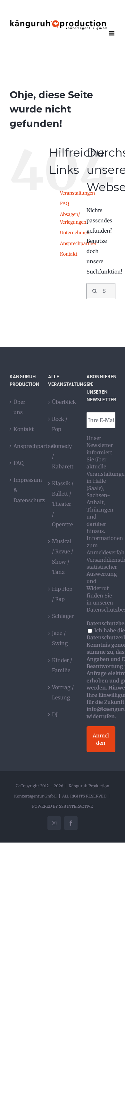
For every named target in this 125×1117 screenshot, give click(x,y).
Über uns (19, 407)
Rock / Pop (59, 424)
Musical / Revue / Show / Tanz (62, 556)
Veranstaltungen (77, 193)
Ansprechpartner (78, 243)
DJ (55, 714)
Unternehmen (74, 232)
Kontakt (68, 254)
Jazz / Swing (60, 638)
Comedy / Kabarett (62, 456)
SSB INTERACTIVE (76, 806)
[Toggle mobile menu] (112, 33)
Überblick (63, 402)
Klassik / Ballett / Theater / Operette (62, 504)
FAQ (64, 203)
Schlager (63, 616)
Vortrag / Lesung (63, 692)
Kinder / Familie (62, 665)
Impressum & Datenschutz (24, 490)
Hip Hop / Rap (62, 594)
